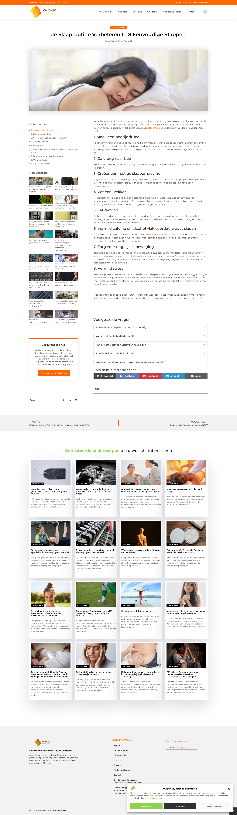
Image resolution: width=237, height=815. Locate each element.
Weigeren (180, 806)
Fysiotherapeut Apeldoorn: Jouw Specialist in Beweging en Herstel (50, 551)
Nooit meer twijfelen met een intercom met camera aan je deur (66, 224)
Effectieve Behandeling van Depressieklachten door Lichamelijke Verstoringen (182, 674)
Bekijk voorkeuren (214, 806)
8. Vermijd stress (39, 160)
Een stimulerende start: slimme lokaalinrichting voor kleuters (39, 284)
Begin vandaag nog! (54, 344)
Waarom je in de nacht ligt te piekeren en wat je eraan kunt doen (93, 491)
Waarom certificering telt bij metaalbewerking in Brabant (40, 189)
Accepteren (146, 806)
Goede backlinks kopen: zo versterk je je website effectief (128, 781)
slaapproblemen (149, 128)
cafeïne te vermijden (156, 234)
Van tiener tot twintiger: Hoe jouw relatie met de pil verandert (186, 612)
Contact (191, 11)
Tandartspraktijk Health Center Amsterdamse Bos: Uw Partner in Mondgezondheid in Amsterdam (49, 674)
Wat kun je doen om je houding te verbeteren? (140, 551)
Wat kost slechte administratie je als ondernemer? (37, 303)
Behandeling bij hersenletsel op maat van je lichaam (94, 673)
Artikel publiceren (172, 11)
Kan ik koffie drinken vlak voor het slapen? (150, 344)
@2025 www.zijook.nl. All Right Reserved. (48, 810)
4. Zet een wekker (39, 141)
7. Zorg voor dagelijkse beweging (47, 156)
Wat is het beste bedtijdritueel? (150, 336)
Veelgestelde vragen (40, 164)
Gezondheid (118, 27)
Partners (122, 11)
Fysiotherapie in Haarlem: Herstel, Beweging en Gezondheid (95, 551)
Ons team (152, 11)
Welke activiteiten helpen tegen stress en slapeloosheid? (150, 362)
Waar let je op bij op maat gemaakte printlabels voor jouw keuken (49, 491)
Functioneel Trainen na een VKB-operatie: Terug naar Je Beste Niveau (94, 613)
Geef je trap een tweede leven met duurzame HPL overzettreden (39, 224)
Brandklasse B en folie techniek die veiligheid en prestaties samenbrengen (39, 266)
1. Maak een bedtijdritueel (43, 130)
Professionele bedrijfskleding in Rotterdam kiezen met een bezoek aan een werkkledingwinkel (66, 245)
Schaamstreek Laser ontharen (138, 611)
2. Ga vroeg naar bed (41, 134)
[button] (228, 788)
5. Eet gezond (37, 145)
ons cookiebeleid (155, 798)
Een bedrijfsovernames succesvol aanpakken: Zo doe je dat (65, 266)
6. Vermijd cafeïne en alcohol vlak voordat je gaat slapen (54, 150)
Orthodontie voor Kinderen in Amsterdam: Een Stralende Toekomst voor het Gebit (47, 613)
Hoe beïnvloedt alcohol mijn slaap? (150, 353)
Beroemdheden (121, 750)
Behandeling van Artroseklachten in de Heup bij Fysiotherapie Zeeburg (140, 674)
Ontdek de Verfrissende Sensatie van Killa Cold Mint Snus (185, 551)
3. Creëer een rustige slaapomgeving (49, 138)
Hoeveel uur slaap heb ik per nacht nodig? (150, 327)
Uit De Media (106, 11)
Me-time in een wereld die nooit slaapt (185, 490)
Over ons (137, 11)
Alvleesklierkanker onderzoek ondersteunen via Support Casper (140, 490)
